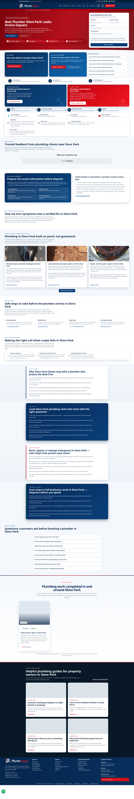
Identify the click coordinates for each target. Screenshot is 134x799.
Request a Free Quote (58, 67)
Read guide (31, 733)
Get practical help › (14, 346)
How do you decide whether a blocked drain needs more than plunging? (105, 64)
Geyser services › (94, 304)
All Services (35, 781)
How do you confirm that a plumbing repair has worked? (101, 74)
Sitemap (57, 789)
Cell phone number (114, 19)
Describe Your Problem (14, 66)
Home (60, 5)
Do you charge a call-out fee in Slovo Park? (47, 556)
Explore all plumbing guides (100, 698)
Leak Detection (35, 786)
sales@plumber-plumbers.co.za (12, 796)
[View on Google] (23, 168)
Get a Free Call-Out (11, 35)
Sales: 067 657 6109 (10, 791)
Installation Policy (82, 781)
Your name (93, 19)
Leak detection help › (54, 304)
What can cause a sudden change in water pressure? (101, 67)
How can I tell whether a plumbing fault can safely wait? (51, 579)
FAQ (87, 5)
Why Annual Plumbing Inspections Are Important (86, 759)
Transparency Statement (84, 789)
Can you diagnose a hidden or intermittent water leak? (101, 60)
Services (73, 5)
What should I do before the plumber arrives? (48, 583)
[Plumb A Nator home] (29, 6)
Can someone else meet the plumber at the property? (50, 570)
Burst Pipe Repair (36, 784)
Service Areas (66, 5)
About (79, 5)
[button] (22, 175)
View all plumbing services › (67, 310)
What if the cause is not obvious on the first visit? (49, 565)
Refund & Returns (82, 782)
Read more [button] (61, 178)
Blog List (57, 782)
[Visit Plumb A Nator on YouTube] (104, 1)
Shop (83, 5)
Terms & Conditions (82, 784)
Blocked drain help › (11, 304)
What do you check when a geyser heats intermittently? (101, 71)
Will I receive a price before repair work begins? (48, 561)
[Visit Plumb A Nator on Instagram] (99, 1)
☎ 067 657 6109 (112, 1)
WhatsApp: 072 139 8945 (11, 794)
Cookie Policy (81, 787)
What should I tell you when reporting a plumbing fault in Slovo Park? (104, 57)
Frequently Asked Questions (62, 786)
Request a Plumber (109, 44)
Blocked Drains (36, 782)
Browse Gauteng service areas (83, 215)
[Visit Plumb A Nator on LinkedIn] (102, 1)
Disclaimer (80, 786)
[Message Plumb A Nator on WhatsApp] (107, 1)
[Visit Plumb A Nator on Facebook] (97, 1)
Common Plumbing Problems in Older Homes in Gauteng (45, 723)
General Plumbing (36, 789)
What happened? (95, 31)
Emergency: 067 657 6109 (11, 793)
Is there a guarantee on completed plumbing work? (49, 588)
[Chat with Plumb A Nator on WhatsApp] (3, 791)
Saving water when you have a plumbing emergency (44, 759)
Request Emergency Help (77, 103)
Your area (93, 25)
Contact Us (92, 5)
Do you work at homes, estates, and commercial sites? (50, 574)
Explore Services (24, 35)
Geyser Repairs (35, 787)
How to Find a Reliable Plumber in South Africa (87, 723)
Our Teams (57, 784)
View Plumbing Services (14, 101)
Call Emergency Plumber (74, 67)
